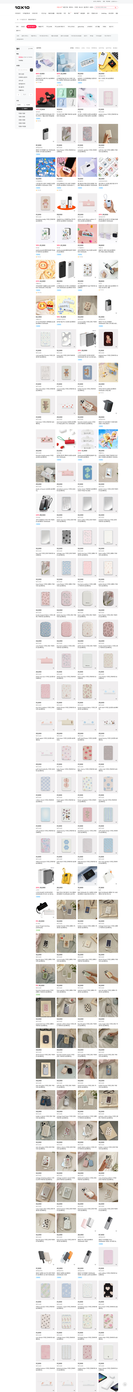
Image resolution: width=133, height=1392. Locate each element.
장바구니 (114, 1)
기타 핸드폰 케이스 (43, 36)
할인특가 (86, 7)
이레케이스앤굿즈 (23, 77)
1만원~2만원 (22, 116)
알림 (104, 1)
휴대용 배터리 (20, 39)
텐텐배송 (25, 57)
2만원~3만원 (22, 120)
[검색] (115, 7)
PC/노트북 (49, 26)
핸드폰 (23, 26)
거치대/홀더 (99, 36)
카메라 (104, 26)
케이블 (91, 36)
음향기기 (18, 30)
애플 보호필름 (54, 36)
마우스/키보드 (71, 26)
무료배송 (21, 60)
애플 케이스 (34, 36)
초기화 (31, 48)
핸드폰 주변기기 (32, 19)
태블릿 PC (41, 26)
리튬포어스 (21, 90)
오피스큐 (21, 80)
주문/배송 (108, 1)
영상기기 (111, 26)
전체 (17, 26)
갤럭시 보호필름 (64, 36)
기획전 (76, 7)
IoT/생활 (97, 26)
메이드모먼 (21, 74)
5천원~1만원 (22, 113)
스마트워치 (89, 26)
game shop (81, 26)
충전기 (85, 36)
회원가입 (99, 1)
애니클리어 (21, 87)
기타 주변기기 (107, 36)
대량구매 (65, 7)
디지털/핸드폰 (23, 19)
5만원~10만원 (22, 126)
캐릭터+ (71, 7)
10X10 (22, 7)
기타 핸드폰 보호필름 (76, 36)
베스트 (81, 7)
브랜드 (91, 7)
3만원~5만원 (22, 123)
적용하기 (26, 108)
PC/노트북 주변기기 (60, 26)
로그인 (94, 1)
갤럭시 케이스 (25, 36)
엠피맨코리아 (22, 84)
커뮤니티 (59, 7)
